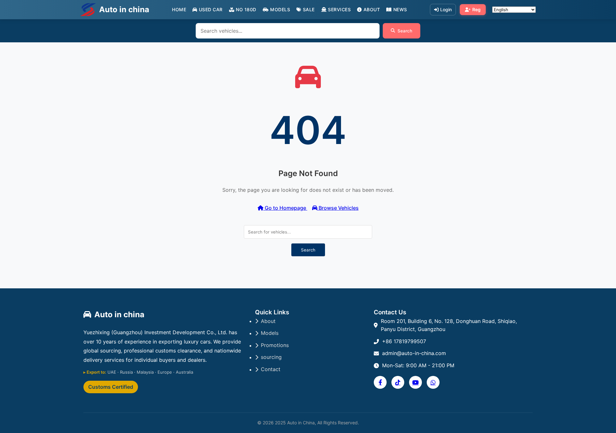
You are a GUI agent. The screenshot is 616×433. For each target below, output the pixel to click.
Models (280, 9)
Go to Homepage (285, 208)
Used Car (211, 9)
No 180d (246, 9)
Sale (309, 9)
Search (405, 30)
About (372, 9)
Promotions (275, 345)
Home (179, 9)
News (400, 9)
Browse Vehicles (338, 208)
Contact (270, 369)
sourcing (271, 357)
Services (339, 9)
